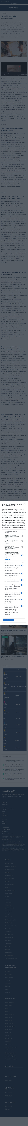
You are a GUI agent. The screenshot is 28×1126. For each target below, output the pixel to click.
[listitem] (14, 532)
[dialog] (14, 563)
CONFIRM (8, 619)
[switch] (22, 536)
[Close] (24, 504)
